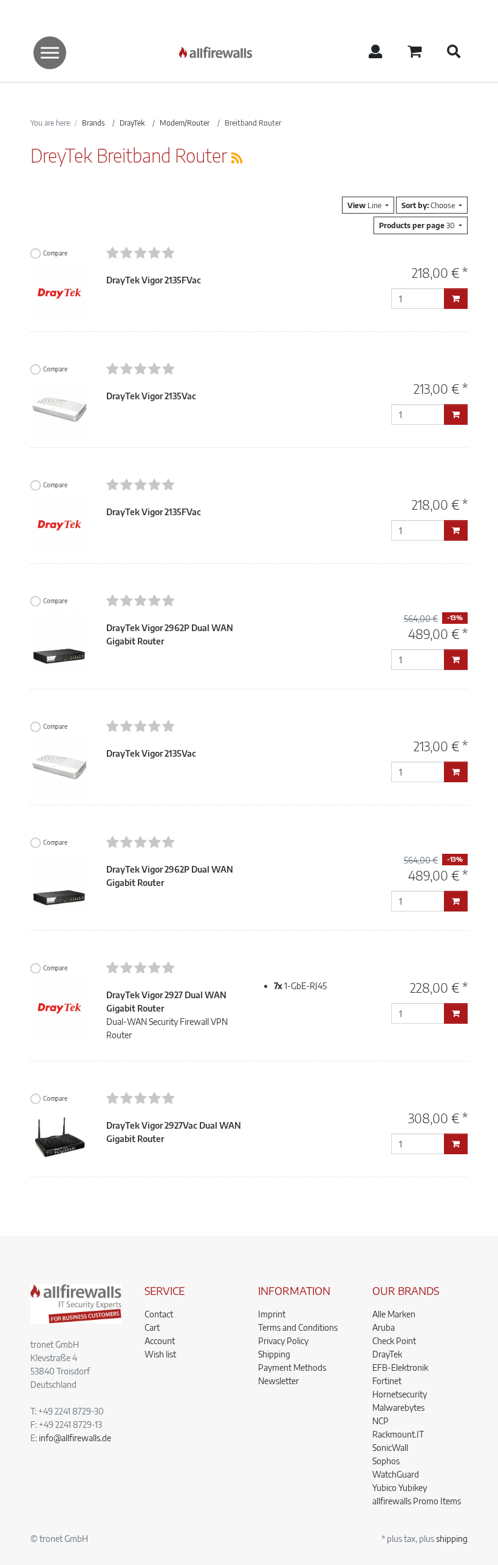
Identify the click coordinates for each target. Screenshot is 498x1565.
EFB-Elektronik (400, 1367)
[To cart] (456, 298)
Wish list (160, 1354)
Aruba (383, 1327)
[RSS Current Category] (236, 157)
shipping (452, 1538)
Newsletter (278, 1381)
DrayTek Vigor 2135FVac (153, 280)
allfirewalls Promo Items (416, 1501)
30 (418, 225)
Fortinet (386, 1381)
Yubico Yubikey (399, 1487)
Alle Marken (393, 1314)
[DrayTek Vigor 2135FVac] (59, 292)
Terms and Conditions (298, 1327)
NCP (380, 1421)
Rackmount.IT (398, 1434)
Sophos (386, 1461)
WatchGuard (395, 1474)
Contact (159, 1314)
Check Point (394, 1341)
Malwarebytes (398, 1407)
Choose (429, 205)
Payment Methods (292, 1367)
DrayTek (387, 1354)
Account (160, 1341)
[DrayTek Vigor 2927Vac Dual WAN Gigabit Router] (59, 1138)
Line (365, 205)
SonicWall (390, 1447)
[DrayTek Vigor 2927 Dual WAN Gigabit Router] (59, 1007)
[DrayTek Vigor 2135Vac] (59, 408)
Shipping (274, 1354)
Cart (152, 1327)
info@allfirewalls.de (75, 1438)
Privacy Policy (283, 1341)
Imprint (271, 1314)
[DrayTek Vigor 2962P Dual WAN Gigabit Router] (59, 640)
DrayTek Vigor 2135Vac (151, 396)
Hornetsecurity (399, 1394)
